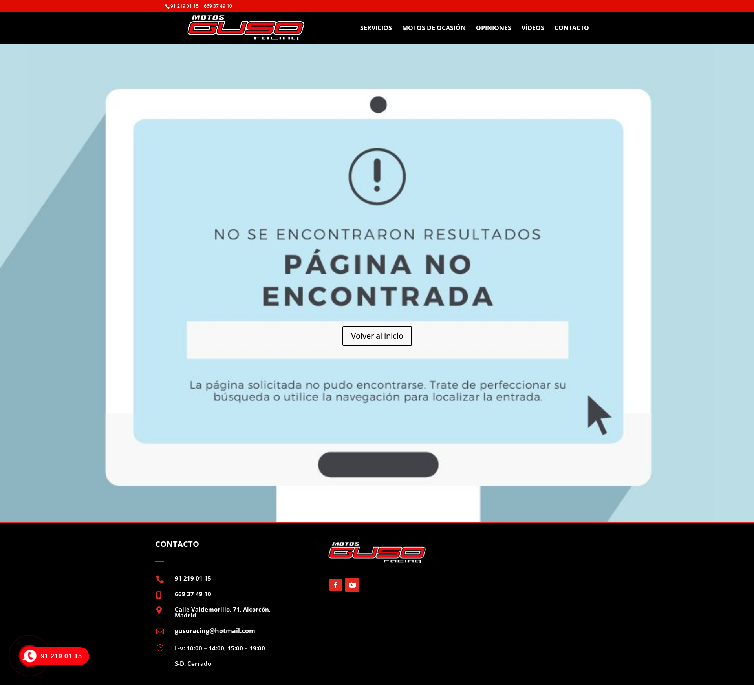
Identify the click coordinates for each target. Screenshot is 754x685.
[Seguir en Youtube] (352, 585)
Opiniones (493, 28)
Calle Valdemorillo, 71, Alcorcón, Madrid (223, 612)
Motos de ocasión (434, 28)
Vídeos (533, 28)
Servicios (376, 28)
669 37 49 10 (193, 594)
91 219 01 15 (193, 578)
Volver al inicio (377, 336)
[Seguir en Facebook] (335, 585)
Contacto (572, 28)
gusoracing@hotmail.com (215, 631)
